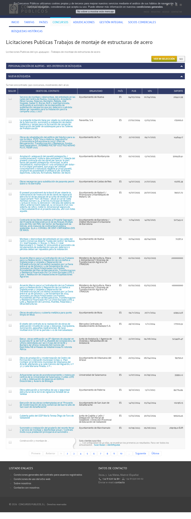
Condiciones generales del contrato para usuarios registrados (48, 475)
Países (43, 22)
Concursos (60, 22)
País (120, 91)
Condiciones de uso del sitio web (32, 479)
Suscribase (99, 445)
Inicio (15, 22)
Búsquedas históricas (27, 31)
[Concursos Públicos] (28, 16)
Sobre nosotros (22, 483)
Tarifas (29, 22)
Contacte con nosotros (26, 488)
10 (121, 453)
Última (155, 453)
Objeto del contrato (47, 91)
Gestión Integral (111, 22)
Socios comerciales (142, 22)
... (129, 453)
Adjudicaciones (84, 22)
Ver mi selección (164, 59)
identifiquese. (113, 445)
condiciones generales (150, 6)
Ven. (150, 91)
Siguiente (140, 453)
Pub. (134, 91)
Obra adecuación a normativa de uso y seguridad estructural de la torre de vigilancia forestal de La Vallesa (45, 392)
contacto (120, 482)
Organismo (95, 91)
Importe (178, 91)
